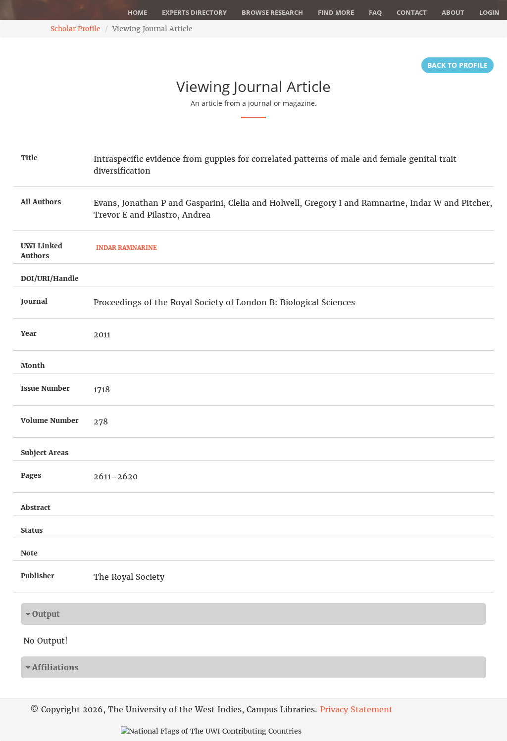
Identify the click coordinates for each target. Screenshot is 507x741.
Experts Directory (194, 12)
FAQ (375, 12)
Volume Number (50, 420)
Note (29, 553)
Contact (412, 12)
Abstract (36, 507)
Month (33, 365)
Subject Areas (44, 452)
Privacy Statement (356, 709)
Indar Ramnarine (126, 247)
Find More (336, 12)
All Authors (41, 201)
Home (137, 12)
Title (29, 157)
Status (32, 530)
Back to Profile (457, 65)
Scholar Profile (76, 28)
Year (29, 333)
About (453, 12)
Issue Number (45, 388)
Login (489, 12)
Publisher (37, 575)
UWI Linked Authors (41, 250)
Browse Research (272, 12)
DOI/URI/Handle (50, 278)
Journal (34, 301)
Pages (31, 475)
